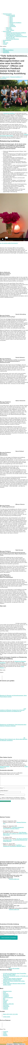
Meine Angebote (7, 31)
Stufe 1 (11, 17)
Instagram (5, 1008)
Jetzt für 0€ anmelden (14, 968)
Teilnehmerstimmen (8, 997)
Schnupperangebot (4, 766)
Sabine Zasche (5, 76)
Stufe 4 (11, 21)
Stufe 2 (11, 18)
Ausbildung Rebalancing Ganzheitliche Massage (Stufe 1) (13, 828)
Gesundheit (6, 51)
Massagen (8, 27)
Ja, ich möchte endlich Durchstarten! (9, 243)
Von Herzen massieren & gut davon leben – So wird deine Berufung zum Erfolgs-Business (15, 840)
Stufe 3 (11, 20)
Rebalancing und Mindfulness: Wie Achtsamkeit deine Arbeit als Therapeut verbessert (13, 725)
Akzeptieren (9, 1044)
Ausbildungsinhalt (10, 15)
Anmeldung (12, 16)
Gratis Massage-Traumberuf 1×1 (14, 35)
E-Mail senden (6, 1016)
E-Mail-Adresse (4, 790)
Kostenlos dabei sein (14, 879)
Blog (4, 41)
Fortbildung (12, 25)
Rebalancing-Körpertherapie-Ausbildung (16, 32)
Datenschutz (14, 939)
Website (2, 794)
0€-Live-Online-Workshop (12, 39)
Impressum (6, 1005)
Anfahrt (5, 1002)
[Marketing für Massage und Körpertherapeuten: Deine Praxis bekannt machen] (11, 694)
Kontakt (5, 44)
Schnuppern (9, 29)
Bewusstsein (6, 52)
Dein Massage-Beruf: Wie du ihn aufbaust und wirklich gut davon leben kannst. (15, 833)
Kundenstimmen (7, 40)
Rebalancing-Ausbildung (15, 22)
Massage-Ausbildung (8, 50)
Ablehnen (16, 1044)
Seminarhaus (12, 26)
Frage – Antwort (10, 30)
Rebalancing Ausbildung (9, 113)
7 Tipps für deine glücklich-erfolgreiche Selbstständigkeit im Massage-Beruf (12, 979)
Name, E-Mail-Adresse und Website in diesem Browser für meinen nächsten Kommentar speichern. (13, 798)
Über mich (5, 42)
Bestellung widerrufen (8, 1003)
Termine (11, 23)
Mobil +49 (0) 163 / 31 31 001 (10, 1014)
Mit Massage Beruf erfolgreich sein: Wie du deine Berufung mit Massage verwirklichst (13, 739)
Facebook (5, 1007)
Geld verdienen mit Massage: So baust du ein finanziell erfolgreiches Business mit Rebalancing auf (13, 710)
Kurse (4, 992)
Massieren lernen (7, 13)
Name (2, 788)
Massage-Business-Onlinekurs (13, 34)
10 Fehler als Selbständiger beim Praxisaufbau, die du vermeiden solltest (14, 974)
